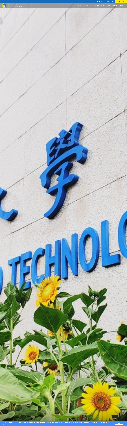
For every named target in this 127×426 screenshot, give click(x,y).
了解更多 (3, 424)
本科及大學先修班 (88, 5)
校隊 (108, 5)
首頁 (79, 5)
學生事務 (114, 5)
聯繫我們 (121, 5)
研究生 (97, 5)
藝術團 (103, 5)
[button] (113, 416)
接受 (119, 423)
